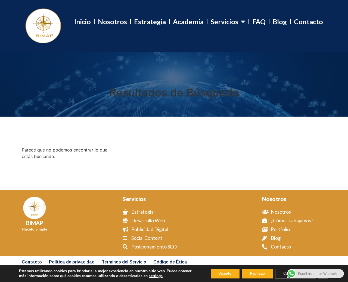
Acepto (225, 273)
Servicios (224, 21)
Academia (188, 21)
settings (156, 276)
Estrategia (150, 21)
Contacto (308, 21)
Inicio (82, 21)
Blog (280, 21)
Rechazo (257, 273)
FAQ (259, 21)
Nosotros (112, 21)
